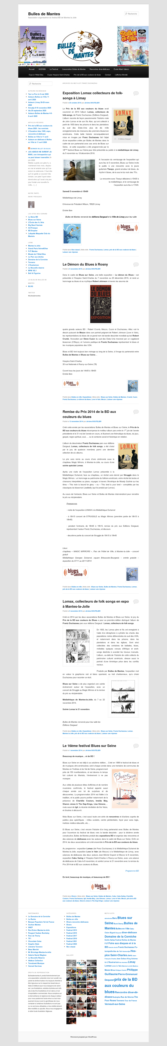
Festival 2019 (71, 938)
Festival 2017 (71, 935)
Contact (108, 74)
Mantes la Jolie (68, 733)
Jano (129, 955)
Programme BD (132, 870)
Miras (113, 970)
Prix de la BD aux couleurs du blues (87, 74)
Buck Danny (118, 923)
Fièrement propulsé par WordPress (83, 1037)
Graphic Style (33, 944)
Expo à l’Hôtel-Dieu (36, 74)
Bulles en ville (76, 397)
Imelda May (91, 898)
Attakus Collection (35, 960)
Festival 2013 (71, 930)
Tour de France (131, 1000)
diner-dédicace (129, 932)
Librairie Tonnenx (35, 946)
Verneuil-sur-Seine (115, 1004)
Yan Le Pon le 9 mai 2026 (38, 94)
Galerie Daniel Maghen (37, 955)
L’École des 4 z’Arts (36, 222)
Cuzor (135, 397)
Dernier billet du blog (41, 149)
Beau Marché (33, 949)
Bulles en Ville (122, 928)
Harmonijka (126, 951)
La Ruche (32, 919)
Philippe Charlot (121, 970)
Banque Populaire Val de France (41, 922)
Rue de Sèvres (127, 997)
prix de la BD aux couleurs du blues (122, 249)
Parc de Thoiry (34, 935)
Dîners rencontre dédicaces (77, 922)
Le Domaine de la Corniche (39, 916)
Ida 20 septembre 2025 (37, 110)
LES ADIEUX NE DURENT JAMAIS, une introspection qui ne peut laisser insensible (40, 154)
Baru (114, 918)
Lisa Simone (100, 898)
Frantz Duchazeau (96, 249)
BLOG (30, 286)
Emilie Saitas (110, 940)
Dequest (118, 933)
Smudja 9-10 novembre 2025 (39, 107)
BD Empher (32, 230)
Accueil (31, 69)
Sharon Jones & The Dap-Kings (91, 901)
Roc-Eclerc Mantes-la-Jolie (39, 930)
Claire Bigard (110, 932)
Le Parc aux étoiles (36, 256)
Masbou (135, 966)
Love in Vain (96, 399)
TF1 (29, 938)
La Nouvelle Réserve (36, 957)
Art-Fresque (33, 228)
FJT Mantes (32, 251)
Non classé (75, 249)
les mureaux (123, 962)
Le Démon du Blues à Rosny (85, 264)
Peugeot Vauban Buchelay (38, 933)
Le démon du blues (84, 399)
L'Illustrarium (113, 962)
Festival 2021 (71, 941)
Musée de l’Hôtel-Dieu (37, 254)
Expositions (87, 397)
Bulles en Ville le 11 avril (38, 136)
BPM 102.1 (32, 270)
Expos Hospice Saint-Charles (58, 74)
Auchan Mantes (34, 924)
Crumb (129, 397)
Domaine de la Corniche (38, 259)
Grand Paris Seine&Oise (38, 248)
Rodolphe (116, 997)
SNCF (30, 927)
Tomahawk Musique (36, 963)
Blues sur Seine (107, 397)
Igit (85, 898)
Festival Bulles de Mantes (125, 940)
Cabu (114, 896)
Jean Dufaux (122, 958)
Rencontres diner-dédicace (100, 69)
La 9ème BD (33, 217)
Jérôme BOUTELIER (92, 103)
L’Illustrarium (33, 265)
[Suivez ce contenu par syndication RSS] (29, 149)
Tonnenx (120, 1000)
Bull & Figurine (34, 273)
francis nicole (113, 947)
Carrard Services (35, 966)
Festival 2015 (71, 933)
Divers (73, 896)
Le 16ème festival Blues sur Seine (89, 745)
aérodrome (108, 918)
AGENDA (42, 69)
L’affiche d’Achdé (121, 74)
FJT (106, 943)
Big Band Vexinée (35, 225)
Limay (131, 962)
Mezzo (103, 399)
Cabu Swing (121, 896)
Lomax (106, 249)
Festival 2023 (71, 944)
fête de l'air (117, 951)
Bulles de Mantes (44, 13)
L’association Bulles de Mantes (74, 69)
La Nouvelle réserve (36, 267)
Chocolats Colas (34, 941)
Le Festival (54, 69)
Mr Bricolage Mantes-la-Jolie (39, 952)
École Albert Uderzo (121, 69)
